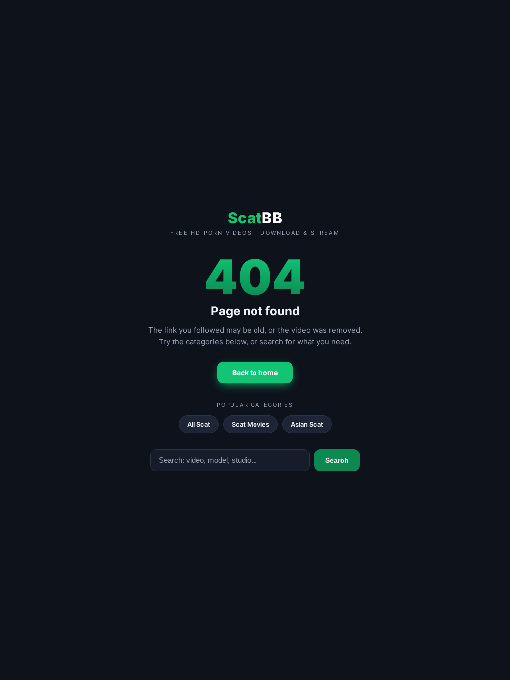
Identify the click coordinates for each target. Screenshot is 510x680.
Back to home (255, 372)
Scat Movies (250, 424)
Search (337, 460)
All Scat (198, 424)
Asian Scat (307, 424)
